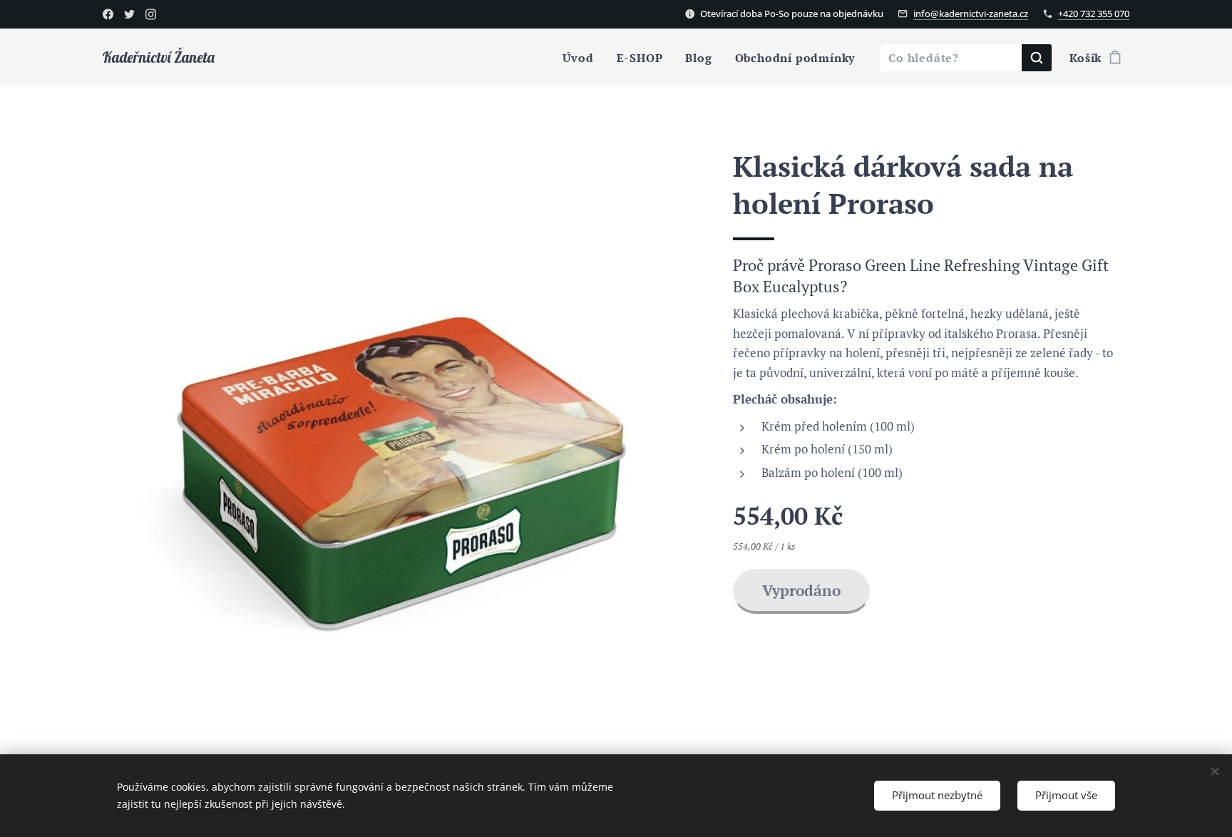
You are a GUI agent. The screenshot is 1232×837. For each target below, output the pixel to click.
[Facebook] (108, 14)
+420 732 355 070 (1093, 13)
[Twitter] (129, 14)
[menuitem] (582, 58)
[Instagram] (151, 14)
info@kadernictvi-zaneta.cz (970, 13)
